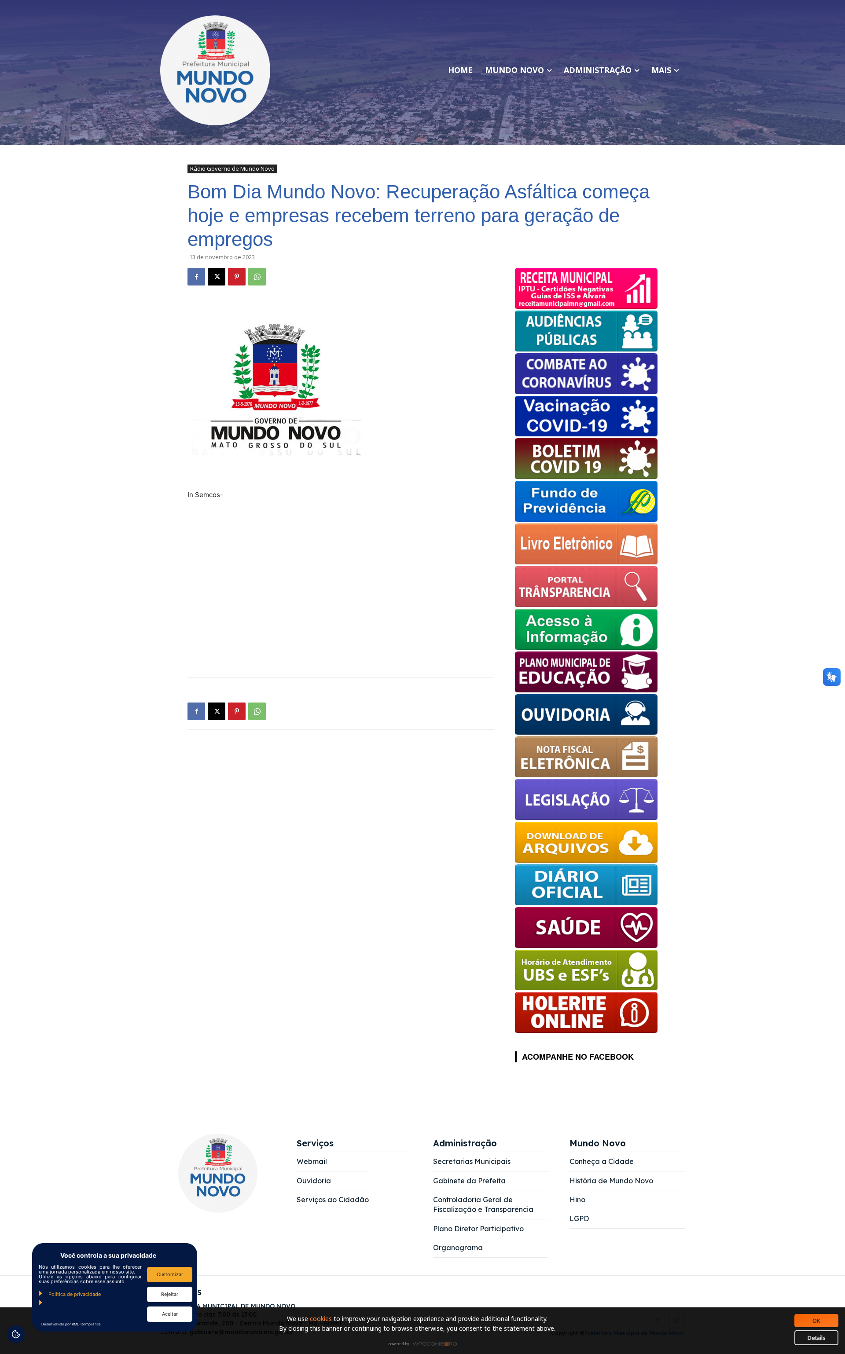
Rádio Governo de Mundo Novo (232, 168)
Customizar (170, 1274)
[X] (216, 276)
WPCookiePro (425, 1344)
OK (816, 1321)
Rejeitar (169, 1294)
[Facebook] (196, 276)
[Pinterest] (237, 276)
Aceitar (170, 1314)
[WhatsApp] (257, 276)
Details (817, 1338)
